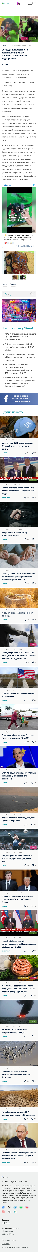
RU (30, 3)
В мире (4, 453)
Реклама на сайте (9, 1240)
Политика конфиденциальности (15, 1247)
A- (2, 64)
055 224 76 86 (8, 1234)
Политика (6, 497)
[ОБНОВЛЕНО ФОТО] (19, 968)
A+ (6, 64)
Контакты (6, 1244)
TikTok (13, 285)
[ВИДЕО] (19, 470)
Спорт (4, 865)
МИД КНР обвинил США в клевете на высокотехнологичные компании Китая (20, 337)
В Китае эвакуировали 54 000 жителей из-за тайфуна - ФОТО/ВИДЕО (19, 347)
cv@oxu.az (6, 1223)
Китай (5, 285)
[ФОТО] (19, 635)
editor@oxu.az (7, 1231)
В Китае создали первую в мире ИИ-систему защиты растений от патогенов (20, 357)
